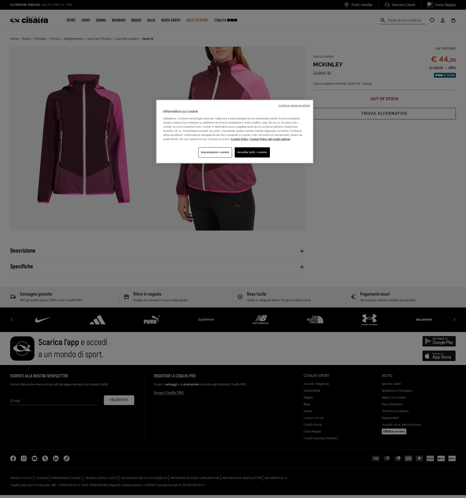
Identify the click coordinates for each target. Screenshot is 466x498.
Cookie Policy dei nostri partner (270, 139)
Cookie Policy (240, 139)
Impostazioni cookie (215, 152)
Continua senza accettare (294, 105)
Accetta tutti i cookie (252, 152)
